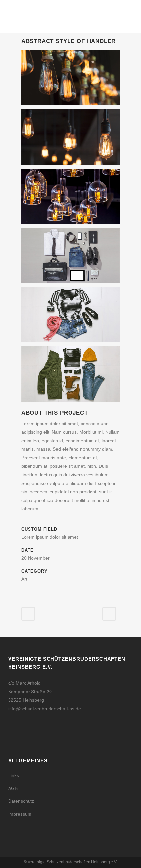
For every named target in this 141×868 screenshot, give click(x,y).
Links (13, 775)
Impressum (19, 813)
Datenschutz (21, 801)
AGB (13, 788)
